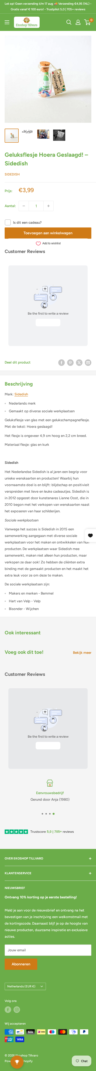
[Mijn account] (78, 22)
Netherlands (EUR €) (21, 986)
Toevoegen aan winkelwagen (48, 233)
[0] (87, 22)
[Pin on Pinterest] (70, 362)
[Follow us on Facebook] (8, 1009)
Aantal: (10, 206)
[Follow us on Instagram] (17, 1009)
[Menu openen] (7, 22)
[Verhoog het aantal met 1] (48, 206)
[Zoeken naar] (69, 22)
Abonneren (21, 964)
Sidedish (12, 174)
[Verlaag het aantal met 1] (24, 206)
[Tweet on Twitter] (79, 362)
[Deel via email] (88, 362)
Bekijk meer (82, 653)
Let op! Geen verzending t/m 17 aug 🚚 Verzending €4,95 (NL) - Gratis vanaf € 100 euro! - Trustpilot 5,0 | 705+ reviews (48, 6)
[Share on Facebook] (61, 362)
